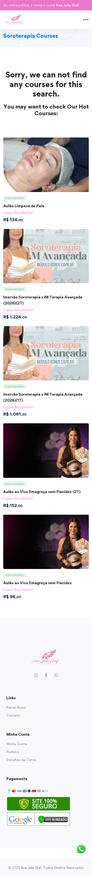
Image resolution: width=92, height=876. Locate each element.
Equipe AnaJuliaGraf (18, 213)
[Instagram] (36, 675)
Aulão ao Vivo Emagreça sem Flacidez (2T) (41, 491)
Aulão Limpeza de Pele (24, 206)
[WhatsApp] (56, 675)
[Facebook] (46, 675)
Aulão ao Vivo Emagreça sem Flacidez (37, 583)
